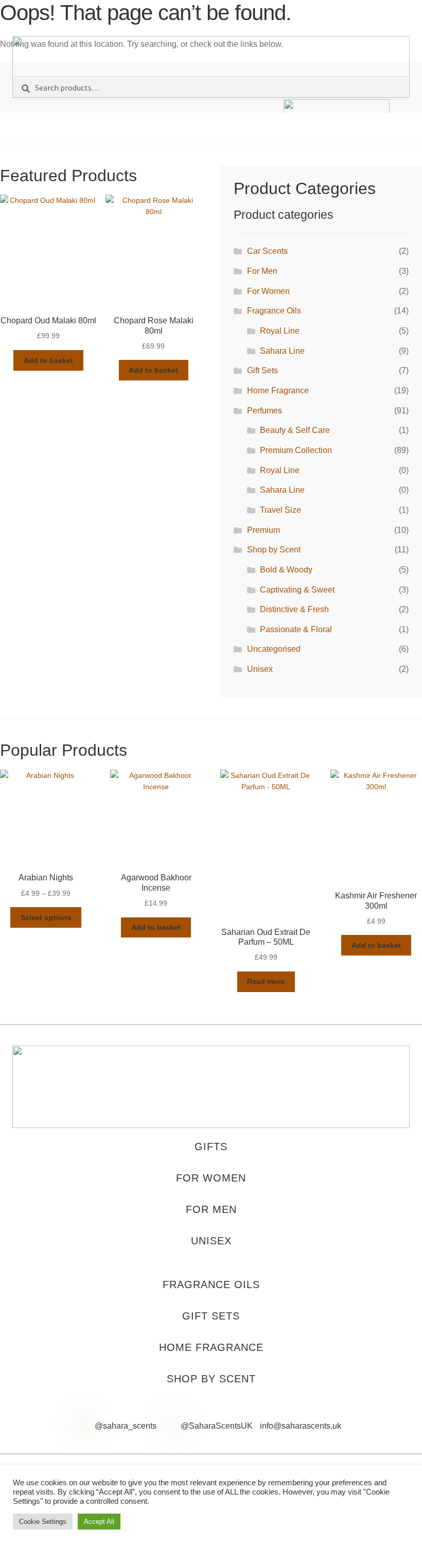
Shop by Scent (274, 549)
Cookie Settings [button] (42, 1521)
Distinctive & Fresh (294, 609)
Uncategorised (274, 649)
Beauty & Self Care (295, 430)
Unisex (260, 669)
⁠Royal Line (280, 330)
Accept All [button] (99, 1521)
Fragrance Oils (274, 310)
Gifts (211, 1146)
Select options (46, 917)
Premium (263, 530)
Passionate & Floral (296, 629)
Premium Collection (296, 450)
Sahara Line (282, 350)
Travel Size (280, 510)
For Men (262, 271)
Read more (266, 981)
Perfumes (264, 410)
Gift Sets (262, 370)
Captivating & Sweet (297, 589)
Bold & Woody (286, 569)
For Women (268, 291)
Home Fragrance (278, 390)
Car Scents (267, 251)
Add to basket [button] (48, 360)
